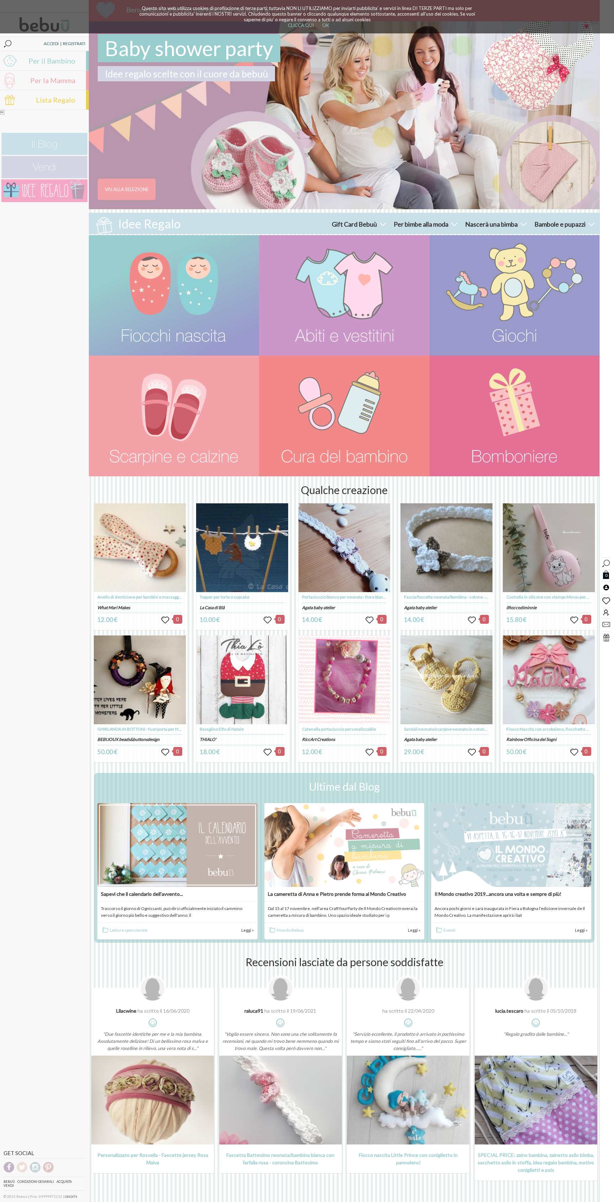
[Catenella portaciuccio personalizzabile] (344, 679)
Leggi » (247, 930)
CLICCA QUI (301, 25)
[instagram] (35, 1171)
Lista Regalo (55, 100)
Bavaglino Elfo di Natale (222, 729)
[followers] (606, 612)
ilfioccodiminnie (521, 607)
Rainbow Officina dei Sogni (531, 739)
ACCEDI (51, 43)
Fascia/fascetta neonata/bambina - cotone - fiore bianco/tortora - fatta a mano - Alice (482, 597)
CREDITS (71, 1196)
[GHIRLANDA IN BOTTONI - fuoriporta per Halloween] (140, 679)
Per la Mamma (52, 80)
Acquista (64, 1182)
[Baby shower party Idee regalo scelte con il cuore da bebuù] (344, 115)
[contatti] (606, 624)
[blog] (44, 153)
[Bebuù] (174, 295)
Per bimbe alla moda (421, 224)
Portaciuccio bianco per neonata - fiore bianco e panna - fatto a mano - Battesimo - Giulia (384, 597)
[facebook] (9, 1171)
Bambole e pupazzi (560, 224)
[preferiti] (606, 600)
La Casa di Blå (212, 607)
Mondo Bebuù (290, 930)
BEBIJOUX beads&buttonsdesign (128, 739)
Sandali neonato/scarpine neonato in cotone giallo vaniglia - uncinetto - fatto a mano (482, 729)
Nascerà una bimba (491, 224)
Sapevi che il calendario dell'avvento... (142, 894)
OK (325, 25)
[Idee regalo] (44, 200)
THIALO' (208, 739)
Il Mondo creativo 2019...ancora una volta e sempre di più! (498, 894)
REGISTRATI (74, 43)
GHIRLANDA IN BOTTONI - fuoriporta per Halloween (146, 729)
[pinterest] (48, 1171)
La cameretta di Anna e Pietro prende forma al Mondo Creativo (337, 894)
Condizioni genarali (35, 1182)
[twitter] (22, 1171)
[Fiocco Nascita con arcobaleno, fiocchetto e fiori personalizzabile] (549, 679)
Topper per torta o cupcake (224, 597)
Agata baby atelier (318, 607)
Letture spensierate (128, 930)
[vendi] (44, 176)
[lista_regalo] (606, 637)
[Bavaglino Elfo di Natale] (242, 679)
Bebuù (9, 1182)
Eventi (449, 930)
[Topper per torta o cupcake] (242, 547)
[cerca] (606, 562)
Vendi (9, 1185)
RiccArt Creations (318, 739)
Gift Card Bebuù (354, 224)
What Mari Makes (113, 607)
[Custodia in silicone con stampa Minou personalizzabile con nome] (549, 547)
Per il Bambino (51, 60)
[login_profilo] (606, 587)
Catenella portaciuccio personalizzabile (339, 729)
